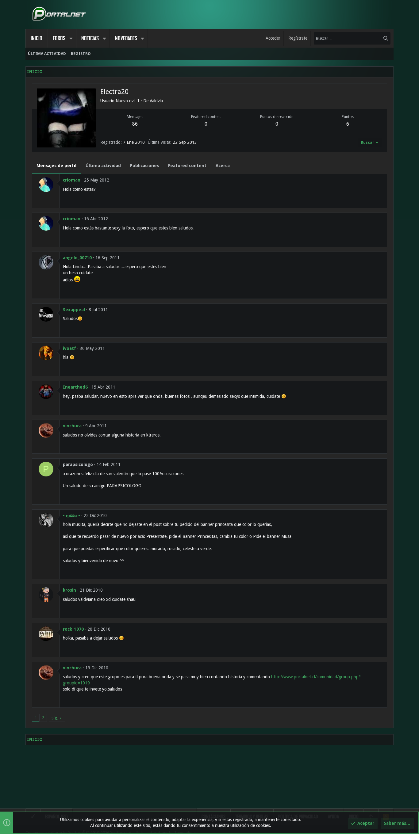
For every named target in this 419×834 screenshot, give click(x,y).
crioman (71, 180)
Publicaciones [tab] (144, 165)
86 (135, 124)
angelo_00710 (77, 257)
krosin (69, 590)
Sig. (55, 718)
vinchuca (72, 425)
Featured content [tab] (187, 165)
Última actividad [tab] (103, 165)
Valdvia (156, 100)
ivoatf (69, 348)
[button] (71, 38)
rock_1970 (73, 629)
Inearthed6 (75, 387)
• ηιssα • (71, 515)
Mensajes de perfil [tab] (56, 165)
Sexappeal (74, 309)
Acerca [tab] (223, 165)
